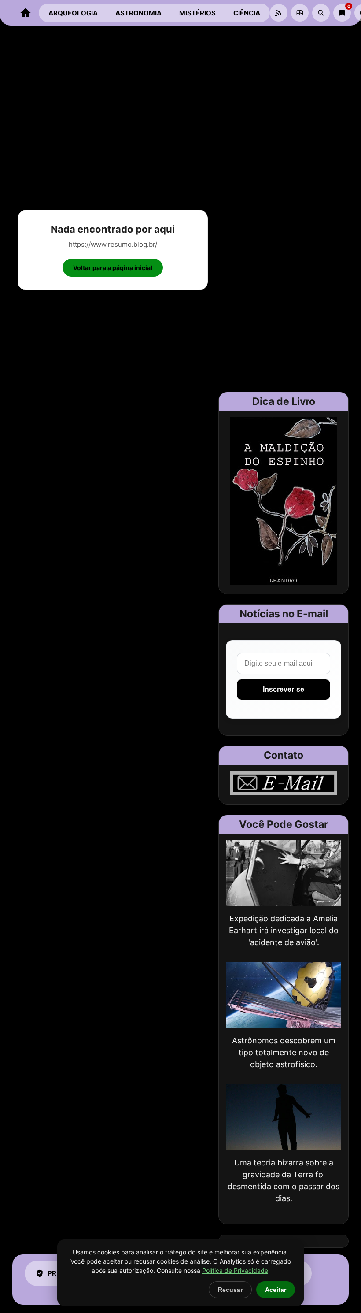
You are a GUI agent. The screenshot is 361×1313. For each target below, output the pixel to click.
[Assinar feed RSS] (278, 13)
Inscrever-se (283, 689)
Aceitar (275, 1289)
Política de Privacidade (235, 1270)
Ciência (246, 13)
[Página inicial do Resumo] (25, 13)
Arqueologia (73, 13)
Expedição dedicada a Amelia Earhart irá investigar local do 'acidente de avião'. (284, 930)
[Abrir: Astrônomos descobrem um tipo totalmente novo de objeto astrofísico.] (283, 995)
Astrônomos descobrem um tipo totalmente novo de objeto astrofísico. (283, 1052)
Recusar (230, 1289)
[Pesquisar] (321, 13)
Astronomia (138, 13)
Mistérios (197, 13)
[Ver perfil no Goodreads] (300, 13)
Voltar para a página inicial (112, 267)
